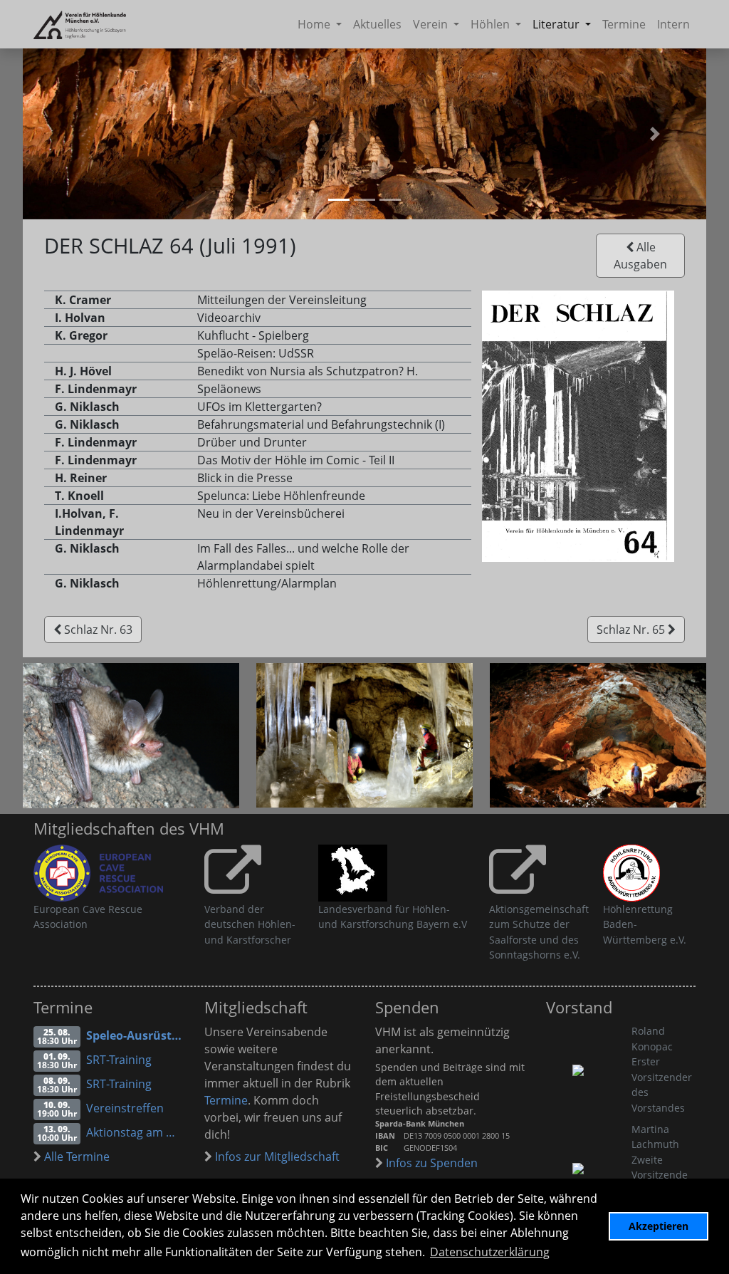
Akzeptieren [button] (658, 1226)
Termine (624, 24)
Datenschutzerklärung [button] (490, 1252)
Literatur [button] (557, 24)
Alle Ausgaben (640, 255)
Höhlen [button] (492, 24)
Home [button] (315, 24)
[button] (655, 133)
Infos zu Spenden (430, 1163)
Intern (673, 24)
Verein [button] (432, 24)
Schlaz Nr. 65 (632, 629)
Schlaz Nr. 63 (96, 629)
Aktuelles (377, 24)
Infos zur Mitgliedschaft (276, 1156)
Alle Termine (75, 1156)
